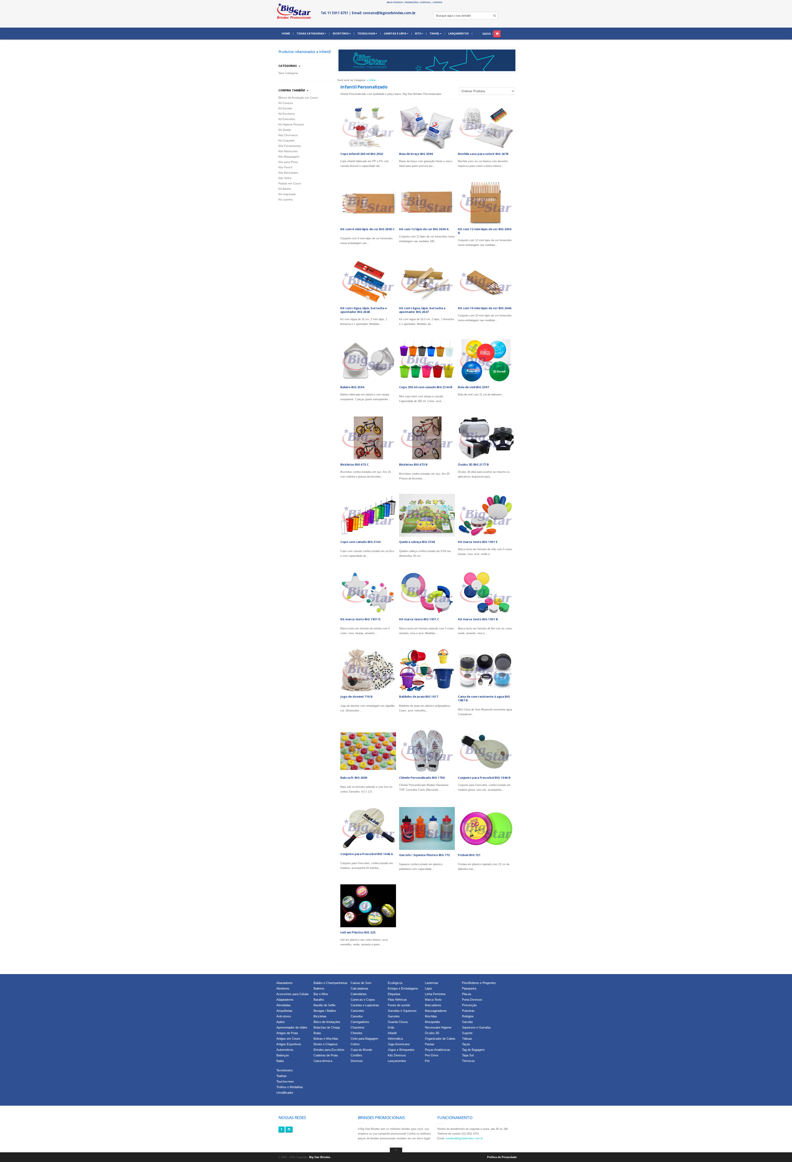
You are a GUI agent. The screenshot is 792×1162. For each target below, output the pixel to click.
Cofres (355, 1044)
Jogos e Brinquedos (401, 1049)
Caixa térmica (323, 1061)
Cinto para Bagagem (364, 1038)
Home (286, 33)
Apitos (280, 1022)
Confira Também (292, 90)
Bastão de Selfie (324, 1005)
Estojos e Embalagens (403, 988)
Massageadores (436, 1010)
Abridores (282, 988)
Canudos (357, 1016)
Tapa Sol (468, 1055)
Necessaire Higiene (438, 1027)
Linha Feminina (435, 994)
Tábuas (467, 1038)
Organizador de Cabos (440, 1038)
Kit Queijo (284, 129)
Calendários (359, 994)
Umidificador (284, 1092)
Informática (395, 1038)
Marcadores (433, 1005)
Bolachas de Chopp (327, 1027)
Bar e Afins (321, 994)
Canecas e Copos (363, 999)
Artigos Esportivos (288, 1044)
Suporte (467, 1033)
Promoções (411, 2)
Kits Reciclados (288, 172)
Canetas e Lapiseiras (365, 1005)
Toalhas (281, 1076)
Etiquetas (394, 994)
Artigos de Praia (287, 1033)
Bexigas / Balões (325, 1010)
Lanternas (431, 983)
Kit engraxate (287, 194)
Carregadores (360, 1022)
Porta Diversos (472, 999)
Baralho (319, 999)
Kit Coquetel (286, 140)
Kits (418, 33)
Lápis (428, 988)
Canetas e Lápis (395, 33)
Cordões (356, 1055)
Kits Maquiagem (288, 156)
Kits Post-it (285, 167)
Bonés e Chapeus (326, 1044)
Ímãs (391, 1027)
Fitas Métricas (397, 999)
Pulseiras (468, 1010)
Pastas (429, 1044)
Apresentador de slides (291, 1027)
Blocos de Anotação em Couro (298, 97)
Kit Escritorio (286, 113)
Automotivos (284, 1049)
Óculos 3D (432, 1033)
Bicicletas (320, 1016)
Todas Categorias (310, 33)
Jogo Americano (399, 1044)
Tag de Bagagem (473, 1049)
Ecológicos (395, 983)
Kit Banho (284, 188)
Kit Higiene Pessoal (291, 124)
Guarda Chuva (398, 1022)
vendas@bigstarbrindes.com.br (464, 1138)
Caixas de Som (361, 983)
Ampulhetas (284, 1010)
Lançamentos (458, 33)
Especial (425, 2)
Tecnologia (366, 33)
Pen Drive (431, 1055)
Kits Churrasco (288, 135)
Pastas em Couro (289, 183)
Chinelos (356, 1033)
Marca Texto (433, 999)
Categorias (288, 66)
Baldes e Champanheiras (331, 983)
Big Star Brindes (319, 1157)
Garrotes (394, 1016)
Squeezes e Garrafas (476, 1027)
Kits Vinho (284, 178)
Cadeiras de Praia (326, 1055)
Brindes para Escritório (329, 1049)
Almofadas (283, 1005)
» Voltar (371, 80)
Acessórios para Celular (292, 994)
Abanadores (284, 983)
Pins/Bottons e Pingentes (479, 983)
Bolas (317, 1033)
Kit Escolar (285, 108)
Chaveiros (357, 1027)
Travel (435, 33)
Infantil (392, 1033)
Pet (427, 1061)
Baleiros (319, 988)
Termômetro (284, 1070)
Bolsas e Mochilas (326, 1038)
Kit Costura (285, 103)
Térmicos (468, 1061)
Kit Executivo (286, 119)
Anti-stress (283, 1016)
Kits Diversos (397, 1055)
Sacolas (467, 1022)
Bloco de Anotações (327, 1022)
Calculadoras (359, 988)
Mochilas (431, 1016)
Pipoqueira (469, 988)
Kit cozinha (285, 199)
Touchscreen (285, 1081)
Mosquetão (432, 1022)
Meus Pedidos (395, 2)
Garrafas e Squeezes (402, 1010)
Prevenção (469, 1005)
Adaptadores (284, 999)
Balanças (282, 1055)
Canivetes (357, 1010)
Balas (280, 1061)
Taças (466, 1044)
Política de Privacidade (502, 1157)
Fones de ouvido (399, 1005)
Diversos (357, 1061)
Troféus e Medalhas (289, 1087)
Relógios (468, 1016)
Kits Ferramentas (289, 145)
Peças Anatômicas (437, 1049)
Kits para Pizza (288, 162)
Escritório (341, 33)
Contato (437, 2)
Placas (466, 994)
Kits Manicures (288, 151)
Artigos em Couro (288, 1038)
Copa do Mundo (361, 1049)
